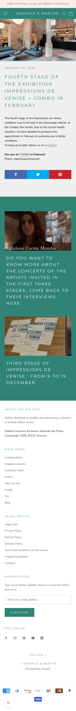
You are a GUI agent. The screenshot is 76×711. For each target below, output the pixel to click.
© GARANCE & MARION (38, 663)
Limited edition (14, 457)
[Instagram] (15, 637)
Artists (9, 477)
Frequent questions (16, 556)
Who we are (12, 483)
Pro (7, 496)
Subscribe (19, 612)
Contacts (10, 563)
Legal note (11, 524)
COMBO (24, 154)
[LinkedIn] (42, 637)
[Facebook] (6, 637)
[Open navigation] (5, 13)
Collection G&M (14, 470)
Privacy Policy (13, 531)
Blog (7, 503)
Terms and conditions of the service (26, 550)
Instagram (51, 145)
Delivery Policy (13, 544)
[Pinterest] (24, 637)
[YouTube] (33, 637)
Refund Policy (13, 537)
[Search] (64, 13)
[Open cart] (70, 13)
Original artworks (15, 464)
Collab (8, 490)
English (36, 654)
